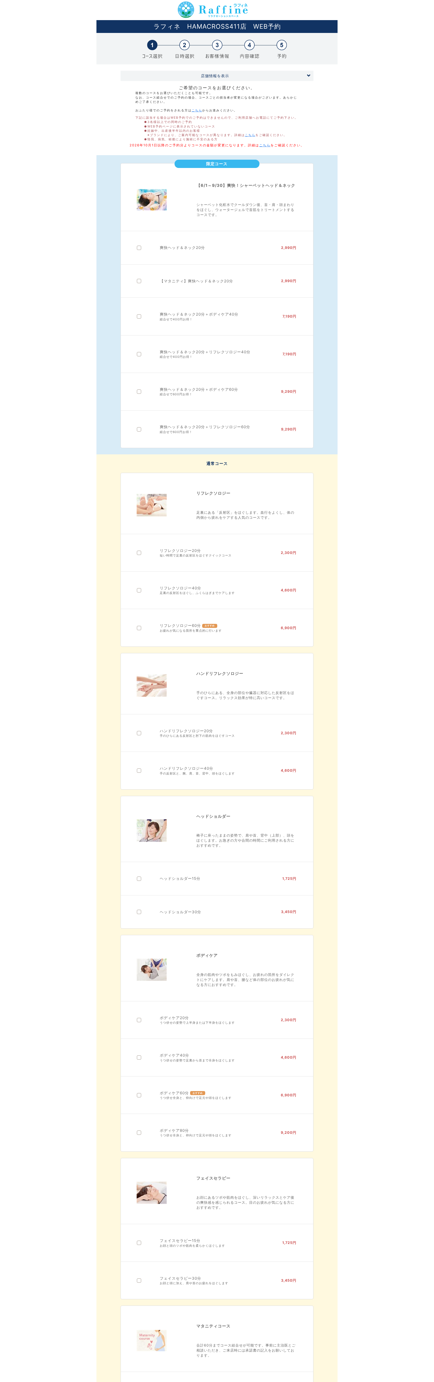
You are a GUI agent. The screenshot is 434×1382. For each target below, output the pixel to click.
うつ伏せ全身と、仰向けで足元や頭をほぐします (196, 1098)
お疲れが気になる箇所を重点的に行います (191, 630)
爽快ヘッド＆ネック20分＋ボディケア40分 (199, 314)
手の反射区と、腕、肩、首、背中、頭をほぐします (197, 773)
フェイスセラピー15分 (180, 1240)
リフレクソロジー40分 (180, 588)
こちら (197, 110)
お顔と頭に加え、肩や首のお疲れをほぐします (194, 1283)
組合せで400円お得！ (176, 319)
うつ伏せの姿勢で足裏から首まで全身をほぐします (197, 1060)
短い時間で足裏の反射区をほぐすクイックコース (196, 555)
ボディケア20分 (174, 1017)
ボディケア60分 (174, 1093)
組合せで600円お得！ (176, 394)
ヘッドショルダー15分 (180, 878)
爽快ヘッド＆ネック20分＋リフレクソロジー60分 (205, 426)
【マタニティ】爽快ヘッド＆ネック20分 (196, 281)
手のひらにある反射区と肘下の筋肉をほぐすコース (197, 736)
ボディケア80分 (174, 1130)
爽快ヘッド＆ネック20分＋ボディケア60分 (199, 389)
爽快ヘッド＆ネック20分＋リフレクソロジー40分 (205, 352)
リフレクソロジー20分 (180, 550)
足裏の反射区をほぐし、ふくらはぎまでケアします (197, 593)
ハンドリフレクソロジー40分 (186, 768)
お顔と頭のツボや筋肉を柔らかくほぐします (192, 1245)
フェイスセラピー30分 (180, 1278)
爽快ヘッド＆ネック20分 (182, 247)
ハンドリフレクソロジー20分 (186, 730)
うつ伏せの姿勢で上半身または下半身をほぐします (197, 1022)
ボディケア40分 (174, 1055)
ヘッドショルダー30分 (180, 912)
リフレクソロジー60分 (180, 625)
